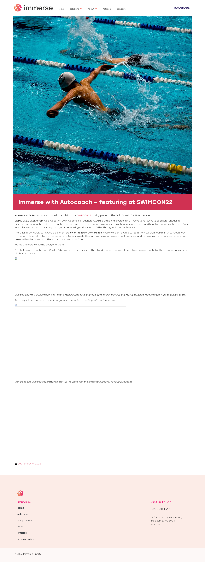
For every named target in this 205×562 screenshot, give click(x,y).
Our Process (24, 520)
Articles (107, 9)
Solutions (74, 9)
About (91, 9)
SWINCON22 (84, 215)
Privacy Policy (25, 539)
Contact (121, 9)
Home (61, 9)
